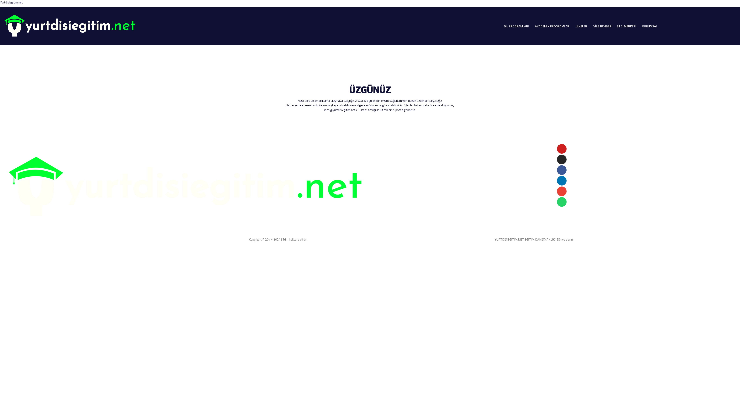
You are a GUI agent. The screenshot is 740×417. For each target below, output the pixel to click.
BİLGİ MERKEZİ (626, 26)
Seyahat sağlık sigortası (410, 157)
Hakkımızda (382, 162)
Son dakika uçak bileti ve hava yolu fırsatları (402, 146)
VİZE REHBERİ (602, 26)
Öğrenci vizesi (382, 157)
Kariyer (448, 162)
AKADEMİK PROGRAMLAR (552, 26)
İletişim (423, 162)
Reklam (436, 162)
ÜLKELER (581, 26)
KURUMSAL (649, 26)
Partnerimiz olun (403, 162)
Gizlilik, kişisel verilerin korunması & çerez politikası (39, 239)
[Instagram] (562, 159)
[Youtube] (562, 149)
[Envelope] (562, 191)
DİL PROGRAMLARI (516, 26)
